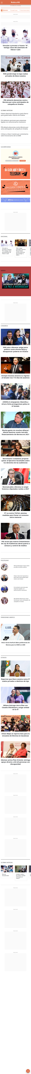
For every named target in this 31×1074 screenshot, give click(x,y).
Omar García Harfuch (25, 10)
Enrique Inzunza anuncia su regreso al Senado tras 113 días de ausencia (15, 377)
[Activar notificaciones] (28, 1071)
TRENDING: (5, 10)
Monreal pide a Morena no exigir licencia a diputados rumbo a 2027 (15, 488)
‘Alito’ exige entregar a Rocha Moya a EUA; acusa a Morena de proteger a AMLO (21, 251)
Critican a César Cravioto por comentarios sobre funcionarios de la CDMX (14, 135)
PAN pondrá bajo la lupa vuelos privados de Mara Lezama (15, 75)
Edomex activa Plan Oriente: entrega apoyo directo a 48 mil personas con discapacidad (15, 762)
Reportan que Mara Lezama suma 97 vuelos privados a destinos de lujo (15, 680)
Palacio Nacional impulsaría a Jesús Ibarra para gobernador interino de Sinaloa (14, 114)
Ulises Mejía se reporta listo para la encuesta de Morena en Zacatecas (15, 735)
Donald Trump (14, 10)
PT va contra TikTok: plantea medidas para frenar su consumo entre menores (15, 515)
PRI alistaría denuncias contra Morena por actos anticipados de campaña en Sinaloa (16, 102)
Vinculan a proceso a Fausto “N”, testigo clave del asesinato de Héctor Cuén (15, 47)
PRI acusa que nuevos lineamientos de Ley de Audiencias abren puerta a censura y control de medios (15, 543)
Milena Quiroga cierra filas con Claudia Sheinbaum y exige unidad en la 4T (15, 707)
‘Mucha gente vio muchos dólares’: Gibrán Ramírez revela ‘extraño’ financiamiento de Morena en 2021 (15, 432)
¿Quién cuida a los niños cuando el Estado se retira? (20, 876)
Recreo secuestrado (5, 874)
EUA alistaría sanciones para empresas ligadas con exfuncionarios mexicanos (13, 121)
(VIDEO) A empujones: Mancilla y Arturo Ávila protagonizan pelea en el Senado (15, 404)
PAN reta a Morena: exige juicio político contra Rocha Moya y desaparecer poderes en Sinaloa (15, 349)
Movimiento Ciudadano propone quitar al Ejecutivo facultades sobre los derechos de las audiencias (15, 460)
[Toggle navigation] (2, 2)
